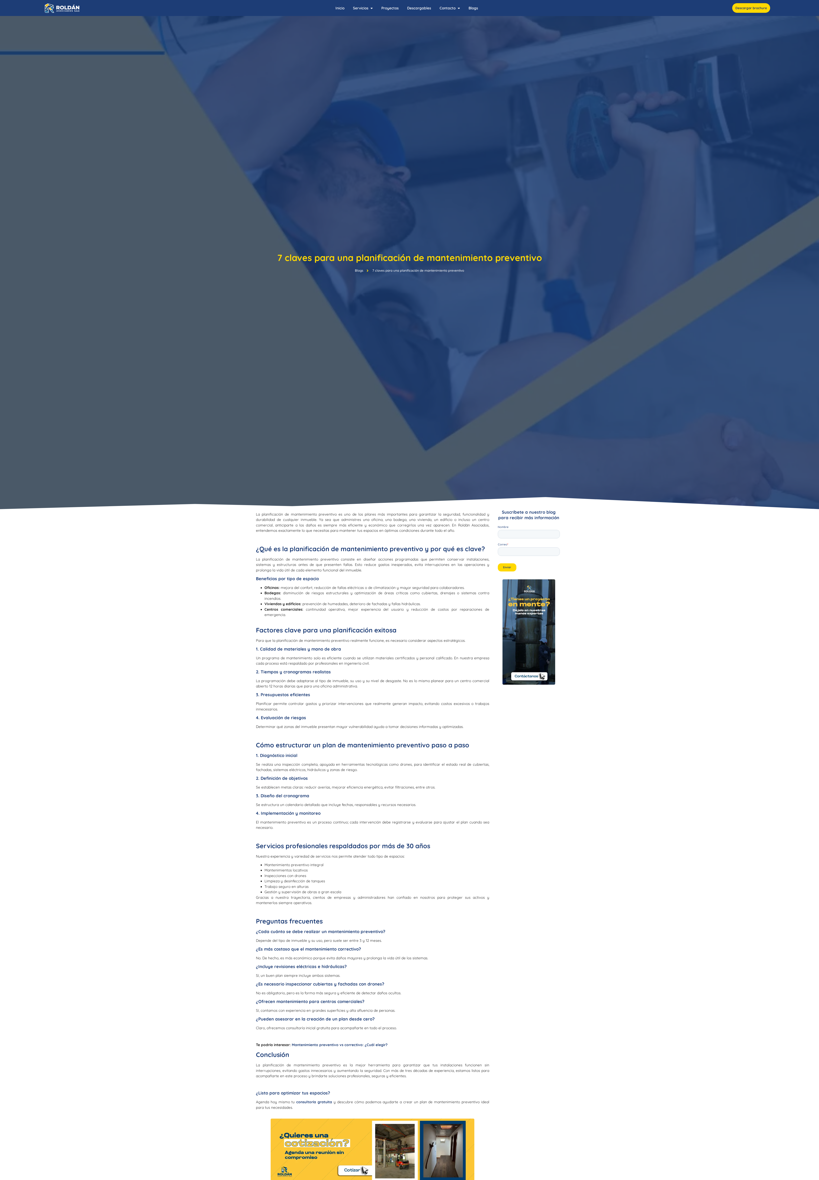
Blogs (473, 8)
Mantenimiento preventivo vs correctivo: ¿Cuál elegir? (340, 1044)
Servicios (360, 8)
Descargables (419, 8)
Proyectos (390, 8)
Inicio (339, 8)
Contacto (448, 8)
